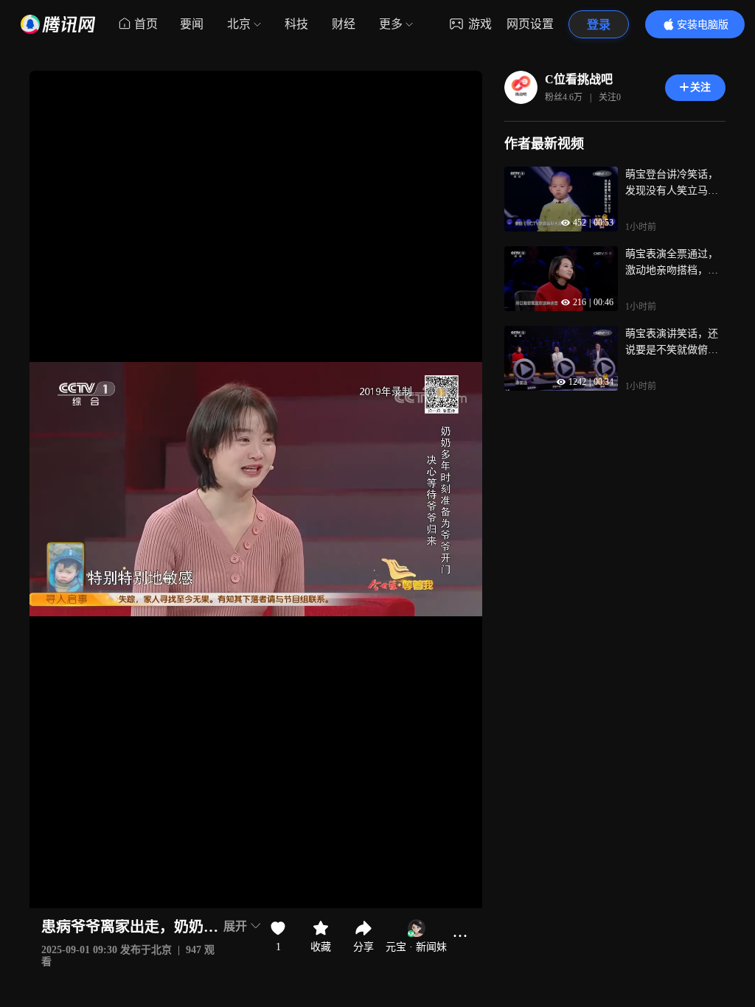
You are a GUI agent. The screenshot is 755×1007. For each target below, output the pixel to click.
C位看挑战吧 (579, 79)
